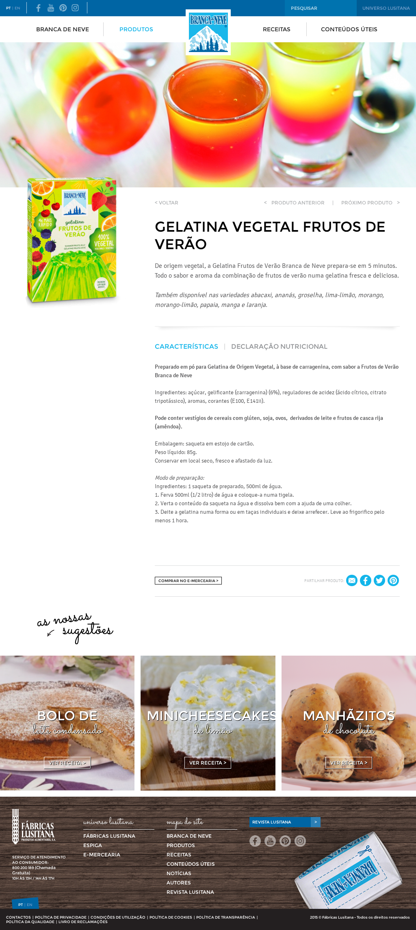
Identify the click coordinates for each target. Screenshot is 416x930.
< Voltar (166, 203)
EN (17, 8)
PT (8, 8)
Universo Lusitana (386, 8)
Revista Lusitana (190, 892)
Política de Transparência (225, 917)
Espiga (92, 845)
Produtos (136, 29)
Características (186, 346)
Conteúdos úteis (349, 29)
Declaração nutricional (279, 346)
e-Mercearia (101, 855)
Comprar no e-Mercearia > (188, 580)
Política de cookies (171, 917)
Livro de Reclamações (83, 921)
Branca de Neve (62, 29)
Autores (179, 883)
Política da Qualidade (30, 921)
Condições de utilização (118, 917)
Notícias (179, 873)
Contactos (18, 917)
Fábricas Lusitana (109, 836)
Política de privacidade (61, 917)
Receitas (276, 29)
